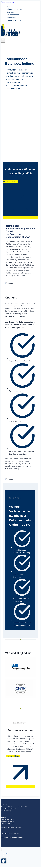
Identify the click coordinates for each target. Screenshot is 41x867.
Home (9, 6)
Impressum (4, 833)
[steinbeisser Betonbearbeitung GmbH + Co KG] (8, 2)
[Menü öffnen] (3, 40)
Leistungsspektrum (14, 9)
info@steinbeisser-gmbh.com (12, 827)
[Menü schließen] (1, 849)
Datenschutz (12, 833)
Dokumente (11, 17)
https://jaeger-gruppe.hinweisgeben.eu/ (12, 837)
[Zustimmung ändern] (3, 861)
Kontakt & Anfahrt (14, 20)
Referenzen (11, 12)
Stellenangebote (13, 15)
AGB (18, 833)
